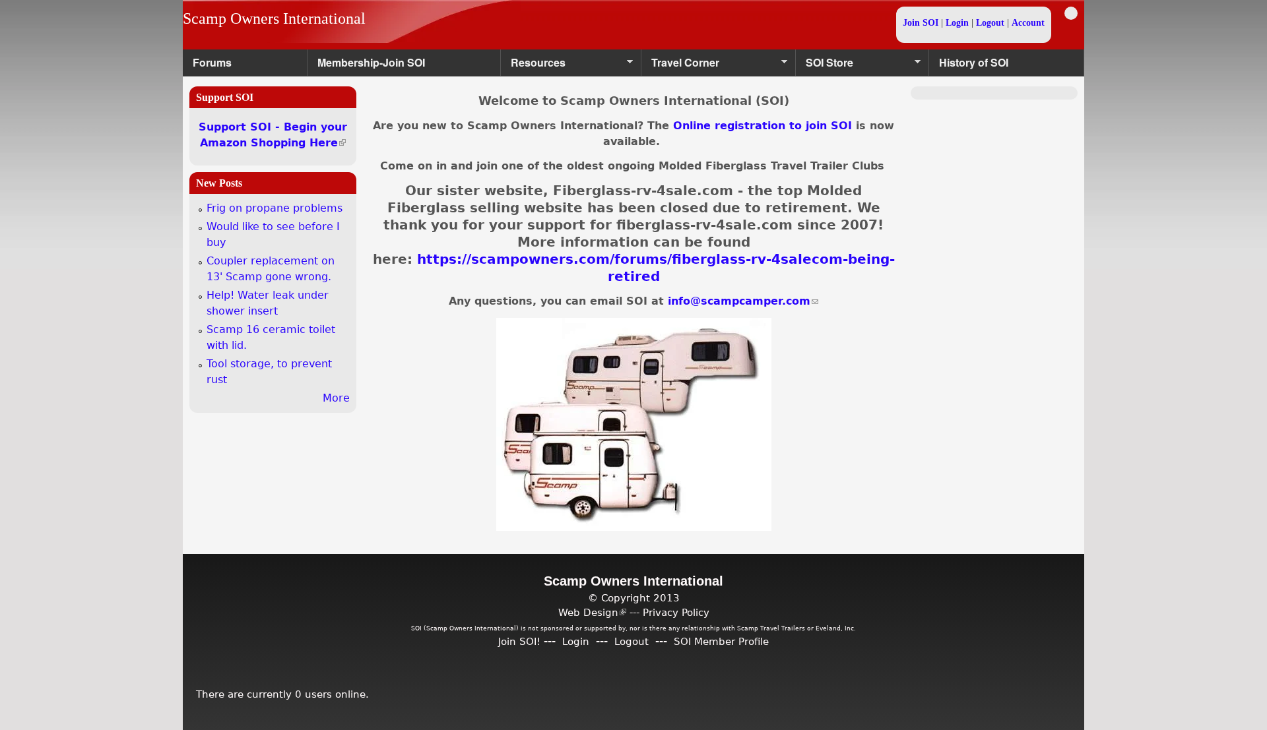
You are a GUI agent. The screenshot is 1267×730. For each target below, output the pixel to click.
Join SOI (920, 23)
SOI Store (824, 65)
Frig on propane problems (274, 208)
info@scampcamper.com (743, 301)
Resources (533, 65)
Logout (990, 23)
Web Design (592, 612)
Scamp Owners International (274, 18)
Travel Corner (680, 65)
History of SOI (973, 62)
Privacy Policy (676, 612)
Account (1028, 23)
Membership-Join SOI (371, 62)
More (336, 398)
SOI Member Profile (721, 641)
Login (957, 23)
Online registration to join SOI (762, 125)
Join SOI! (519, 641)
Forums (212, 62)
